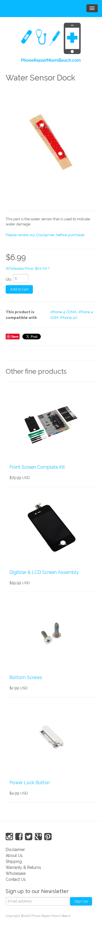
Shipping (14, 861)
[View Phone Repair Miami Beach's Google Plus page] (38, 836)
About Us (14, 855)
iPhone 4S (68, 317)
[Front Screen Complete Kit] (51, 423)
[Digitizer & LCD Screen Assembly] (51, 528)
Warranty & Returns (23, 867)
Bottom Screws (25, 677)
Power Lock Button (29, 782)
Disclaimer (15, 849)
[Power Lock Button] (51, 738)
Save (14, 336)
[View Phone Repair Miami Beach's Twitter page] (28, 836)
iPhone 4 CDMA (63, 312)
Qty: (9, 279)
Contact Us (16, 879)
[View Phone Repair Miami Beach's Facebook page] (19, 836)
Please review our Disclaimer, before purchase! (45, 235)
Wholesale (16, 873)
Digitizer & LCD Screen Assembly (44, 572)
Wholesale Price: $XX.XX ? (28, 268)
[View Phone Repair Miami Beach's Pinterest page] (48, 836)
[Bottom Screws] (51, 633)
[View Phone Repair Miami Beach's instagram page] (9, 836)
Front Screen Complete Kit (37, 467)
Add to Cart (19, 289)
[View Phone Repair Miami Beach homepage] (51, 44)
